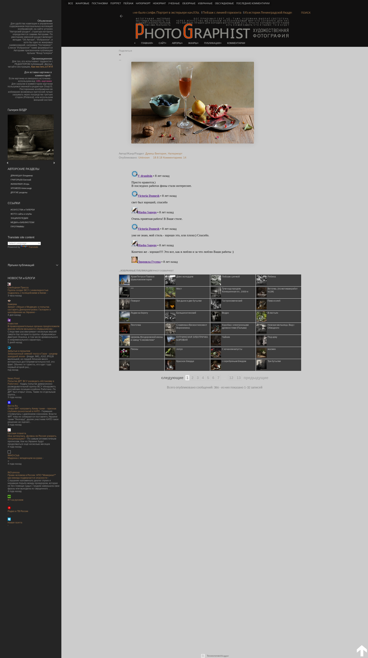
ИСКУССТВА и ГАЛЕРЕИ (23, 210)
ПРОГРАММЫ (17, 226)
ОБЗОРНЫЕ (189, 3)
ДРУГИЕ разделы (19, 192)
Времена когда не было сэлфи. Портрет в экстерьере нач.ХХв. (163, 12)
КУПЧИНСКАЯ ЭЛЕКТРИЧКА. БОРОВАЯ (192, 338)
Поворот (135, 300)
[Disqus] (207, 217)
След (54, 162)
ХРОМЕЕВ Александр (21, 188)
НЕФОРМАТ (159, 3)
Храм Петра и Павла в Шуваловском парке (142, 278)
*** (132, 288)
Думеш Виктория (155, 153)
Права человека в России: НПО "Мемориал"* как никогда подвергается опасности (32, 476)
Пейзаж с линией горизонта (229, 12)
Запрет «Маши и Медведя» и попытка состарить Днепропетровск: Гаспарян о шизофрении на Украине (29, 310)
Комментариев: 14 (174, 157)
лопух (179, 349)
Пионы (134, 349)
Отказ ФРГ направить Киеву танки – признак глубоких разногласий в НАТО (32, 410)
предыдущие (256, 378)
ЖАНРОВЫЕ (82, 3)
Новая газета (15, 522)
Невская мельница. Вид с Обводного (281, 326)
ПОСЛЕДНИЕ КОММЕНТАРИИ (253, 3)
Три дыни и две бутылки (189, 300)
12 (231, 378)
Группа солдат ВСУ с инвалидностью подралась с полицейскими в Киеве (28, 291)
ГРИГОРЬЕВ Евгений (21, 180)
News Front (14, 378)
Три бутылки (274, 361)
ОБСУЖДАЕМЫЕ (224, 3)
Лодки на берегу (139, 312)
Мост (179, 288)
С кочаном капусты (232, 349)
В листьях (273, 312)
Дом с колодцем (184, 276)
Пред (13, 162)
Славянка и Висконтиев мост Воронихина (191, 326)
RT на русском (15, 500)
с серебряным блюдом (234, 361)
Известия (13, 323)
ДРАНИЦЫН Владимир (22, 175)
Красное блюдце (185, 361)
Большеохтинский (186, 312)
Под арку (272, 337)
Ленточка (136, 324)
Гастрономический (232, 300)
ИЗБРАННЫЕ (205, 3)
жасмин (272, 349)
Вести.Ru (13, 406)
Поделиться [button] (125, 50)
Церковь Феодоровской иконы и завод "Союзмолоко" (147, 338)
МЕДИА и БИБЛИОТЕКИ (22, 222)
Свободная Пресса (18, 287)
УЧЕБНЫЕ (174, 3)
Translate (33, 247)
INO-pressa (14, 472)
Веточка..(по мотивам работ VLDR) (283, 290)
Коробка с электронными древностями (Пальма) (235, 326)
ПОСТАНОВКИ (100, 3)
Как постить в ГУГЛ (42, 66)
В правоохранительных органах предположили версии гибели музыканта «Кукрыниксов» (33, 327)
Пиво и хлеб (274, 300)
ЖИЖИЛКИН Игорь (20, 184)
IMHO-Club (13, 455)
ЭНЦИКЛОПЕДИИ (19, 218)
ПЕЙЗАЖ (128, 3)
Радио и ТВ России (18, 511)
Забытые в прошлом (19, 351)
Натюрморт (175, 153)
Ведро (225, 312)
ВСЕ (70, 3)
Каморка (12, 304)
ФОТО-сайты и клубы (21, 214)
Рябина (272, 276)
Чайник (226, 337)
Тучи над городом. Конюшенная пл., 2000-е (235, 290)
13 (239, 378)
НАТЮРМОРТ (143, 3)
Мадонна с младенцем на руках (25, 458)
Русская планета (17, 433)
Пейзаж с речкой (231, 276)
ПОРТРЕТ (115, 3)
